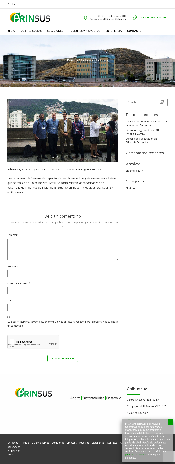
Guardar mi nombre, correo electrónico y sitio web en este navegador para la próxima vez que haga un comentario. (62, 324)
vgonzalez (41, 169)
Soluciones (55, 30)
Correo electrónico (18, 283)
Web (9, 300)
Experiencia (114, 30)
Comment (12, 235)
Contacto (134, 30)
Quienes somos (31, 30)
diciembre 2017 (134, 170)
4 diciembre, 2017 (17, 169)
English (11, 4)
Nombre (13, 266)
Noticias (56, 169)
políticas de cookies (135, 454)
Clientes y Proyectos (85, 30)
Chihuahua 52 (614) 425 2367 (153, 17)
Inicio (11, 30)
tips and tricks (95, 169)
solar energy (79, 169)
